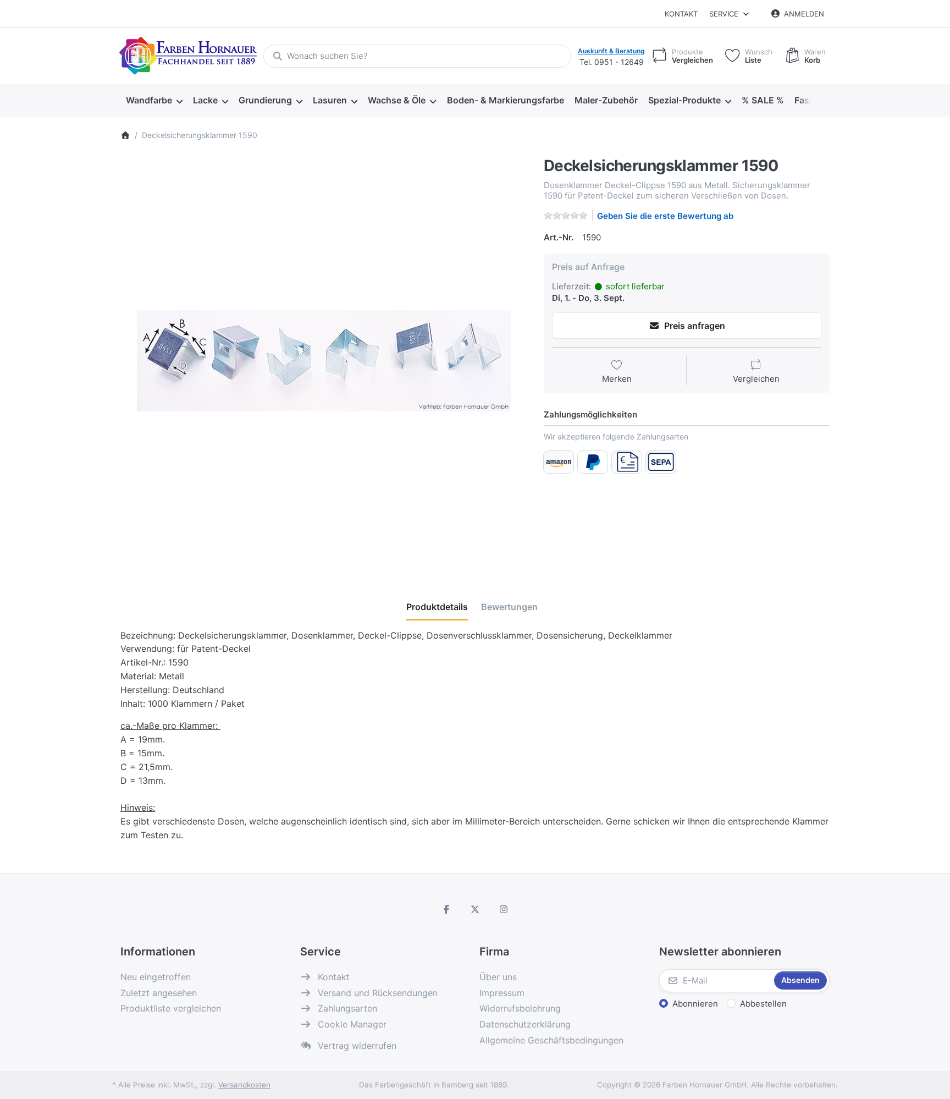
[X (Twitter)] (475, 909)
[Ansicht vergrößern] (323, 360)
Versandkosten (244, 1084)
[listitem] (323, 360)
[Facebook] (447, 909)
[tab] (437, 606)
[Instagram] (503, 909)
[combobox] (417, 56)
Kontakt (681, 13)
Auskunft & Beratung (611, 51)
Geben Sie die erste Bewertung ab (665, 216)
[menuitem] (153, 100)
